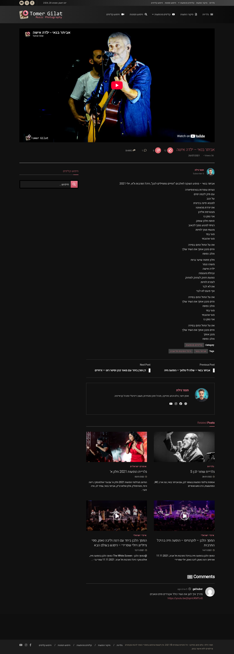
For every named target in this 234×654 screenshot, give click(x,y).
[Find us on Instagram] (27, 3)
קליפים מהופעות (187, 2)
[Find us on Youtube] (21, 3)
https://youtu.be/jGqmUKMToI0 (185, 598)
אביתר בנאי (200, 351)
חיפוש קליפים (157, 2)
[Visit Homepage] (40, 14)
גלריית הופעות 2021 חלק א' (128, 471)
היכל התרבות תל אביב (180, 351)
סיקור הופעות (201, 2)
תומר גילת (199, 169)
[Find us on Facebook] (32, 3)
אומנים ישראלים (138, 466)
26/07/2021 (194, 155)
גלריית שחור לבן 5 (202, 471)
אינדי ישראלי (207, 535)
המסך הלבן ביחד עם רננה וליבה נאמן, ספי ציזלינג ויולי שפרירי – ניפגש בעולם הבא (119, 543)
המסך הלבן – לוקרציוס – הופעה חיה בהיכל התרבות (186, 543)
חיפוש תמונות (170, 2)
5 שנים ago (182, 589)
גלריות (212, 2)
